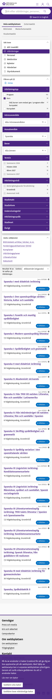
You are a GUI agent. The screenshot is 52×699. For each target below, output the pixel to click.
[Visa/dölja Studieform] (47, 205)
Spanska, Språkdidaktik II (17, 589)
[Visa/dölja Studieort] (47, 222)
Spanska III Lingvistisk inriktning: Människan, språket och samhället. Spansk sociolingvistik (26, 490)
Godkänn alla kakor (12, 685)
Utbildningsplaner (11, 253)
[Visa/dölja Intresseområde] (47, 115)
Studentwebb (9, 34)
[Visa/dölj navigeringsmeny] (37, 4)
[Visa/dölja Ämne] (47, 143)
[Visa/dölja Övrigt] (47, 228)
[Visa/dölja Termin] (47, 158)
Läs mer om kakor (10, 678)
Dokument (7, 261)
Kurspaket (11, 109)
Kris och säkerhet (10, 629)
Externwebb (29, 24)
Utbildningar (13, 51)
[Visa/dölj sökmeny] (48, 4)
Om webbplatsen (10, 643)
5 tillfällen (41, 386)
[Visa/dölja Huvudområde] (47, 129)
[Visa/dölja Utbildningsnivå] (47, 180)
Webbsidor (12, 59)
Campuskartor (8, 633)
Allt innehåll (12, 47)
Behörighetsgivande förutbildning (20, 186)
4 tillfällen (41, 289)
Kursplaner (8, 250)
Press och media (9, 625)
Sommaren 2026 (13, 163)
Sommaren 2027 (13, 174)
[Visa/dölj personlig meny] (43, 4)
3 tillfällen (41, 522)
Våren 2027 (11, 170)
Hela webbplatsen (11, 24)
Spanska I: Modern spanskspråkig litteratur (26, 333)
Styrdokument (13, 71)
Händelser (12, 67)
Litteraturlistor (10, 257)
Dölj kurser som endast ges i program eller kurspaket (26, 104)
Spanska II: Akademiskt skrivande (21, 379)
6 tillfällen (41, 307)
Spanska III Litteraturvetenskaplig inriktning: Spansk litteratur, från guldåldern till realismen (21, 552)
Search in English (40, 17)
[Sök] (44, 11)
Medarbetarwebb (23, 29)
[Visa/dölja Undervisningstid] (47, 211)
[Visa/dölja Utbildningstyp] (47, 89)
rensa (10, 83)
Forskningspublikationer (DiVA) (17, 246)
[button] (25, 122)
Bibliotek (7, 29)
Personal (11, 55)
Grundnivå (11, 190)
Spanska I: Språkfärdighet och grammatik (25, 348)
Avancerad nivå (13, 193)
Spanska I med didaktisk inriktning (22, 281)
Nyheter (10, 63)
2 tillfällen (41, 581)
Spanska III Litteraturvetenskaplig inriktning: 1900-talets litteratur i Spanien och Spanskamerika (25, 512)
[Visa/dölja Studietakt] (47, 200)
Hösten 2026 (12, 167)
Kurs (8, 98)
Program (10, 95)
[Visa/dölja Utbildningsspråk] (47, 217)
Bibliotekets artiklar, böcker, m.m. (18, 242)
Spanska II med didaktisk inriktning (22, 364)
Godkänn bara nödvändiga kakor (18, 691)
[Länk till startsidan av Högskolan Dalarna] (9, 3)
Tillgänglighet (8, 648)
